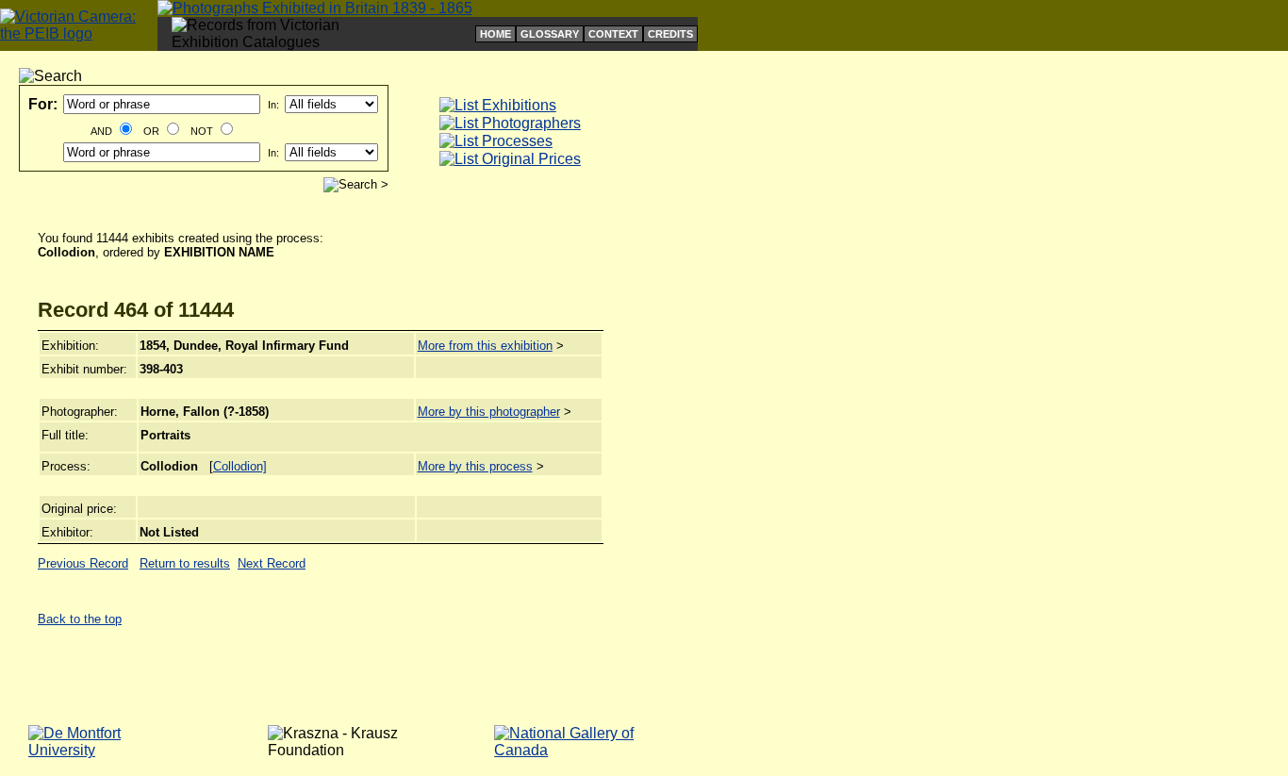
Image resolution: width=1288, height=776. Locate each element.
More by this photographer (489, 412)
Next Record (271, 563)
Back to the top (80, 619)
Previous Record (83, 563)
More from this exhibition (485, 345)
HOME (495, 34)
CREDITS (670, 34)
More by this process (475, 466)
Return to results (185, 563)
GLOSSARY (549, 34)
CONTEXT (613, 34)
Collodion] (240, 466)
